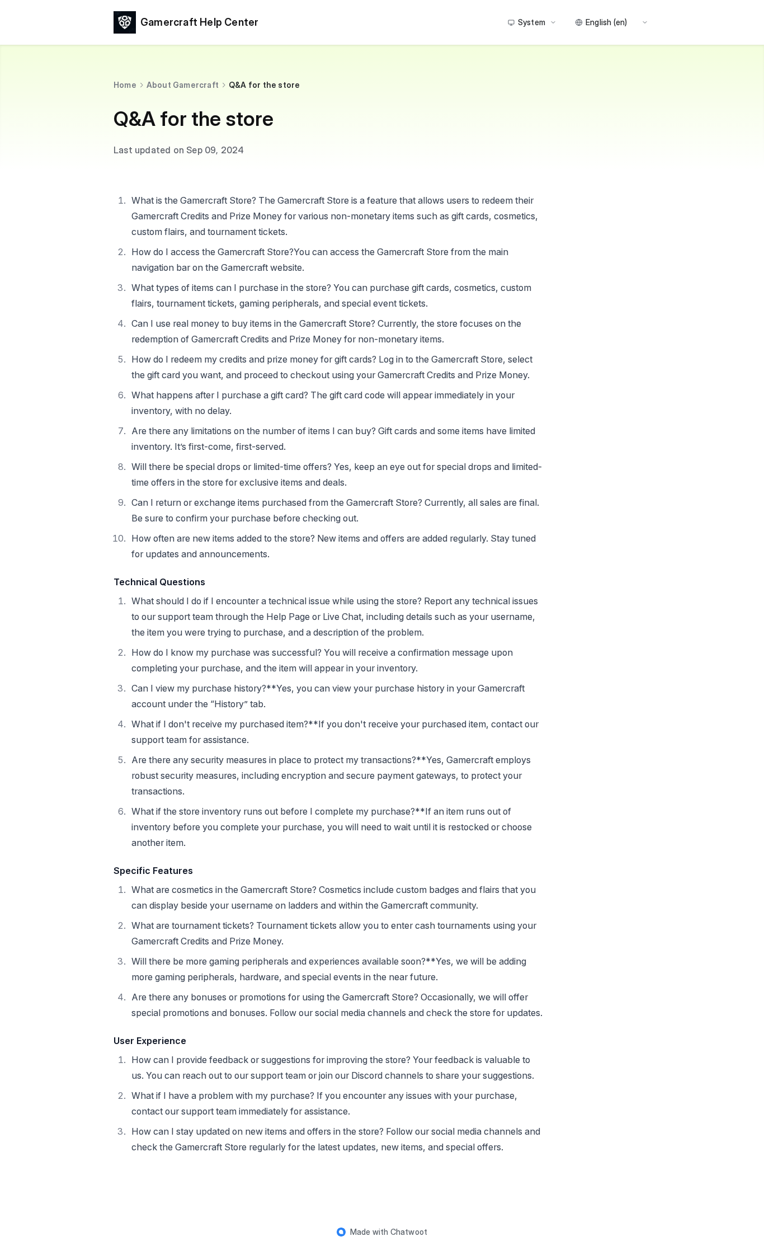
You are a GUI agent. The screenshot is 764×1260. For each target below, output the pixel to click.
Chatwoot (409, 1232)
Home (125, 85)
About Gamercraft (183, 85)
